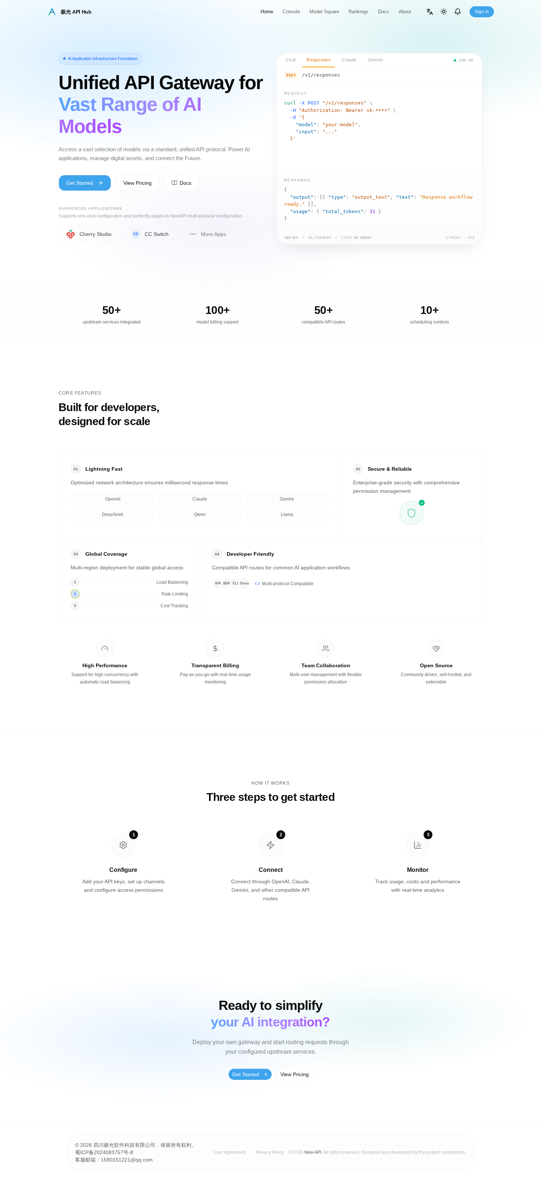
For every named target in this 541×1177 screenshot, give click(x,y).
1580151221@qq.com (127, 1160)
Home (267, 11)
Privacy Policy (270, 1152)
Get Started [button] (79, 183)
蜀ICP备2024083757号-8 (104, 1152)
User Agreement (229, 1152)
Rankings (358, 11)
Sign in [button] (482, 11)
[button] (181, 183)
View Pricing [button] (137, 183)
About (405, 11)
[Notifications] (457, 11)
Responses (318, 60)
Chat (291, 60)
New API (312, 1152)
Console (291, 11)
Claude (349, 60)
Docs (383, 11)
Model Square (324, 11)
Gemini (375, 60)
